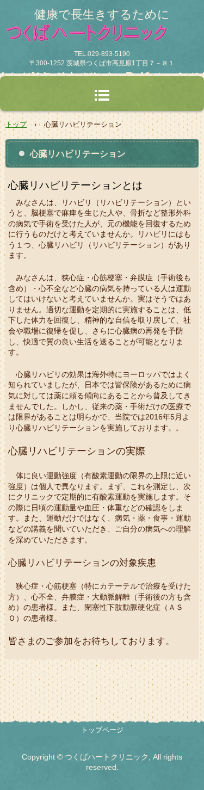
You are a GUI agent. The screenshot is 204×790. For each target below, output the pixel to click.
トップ (16, 124)
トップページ (102, 730)
